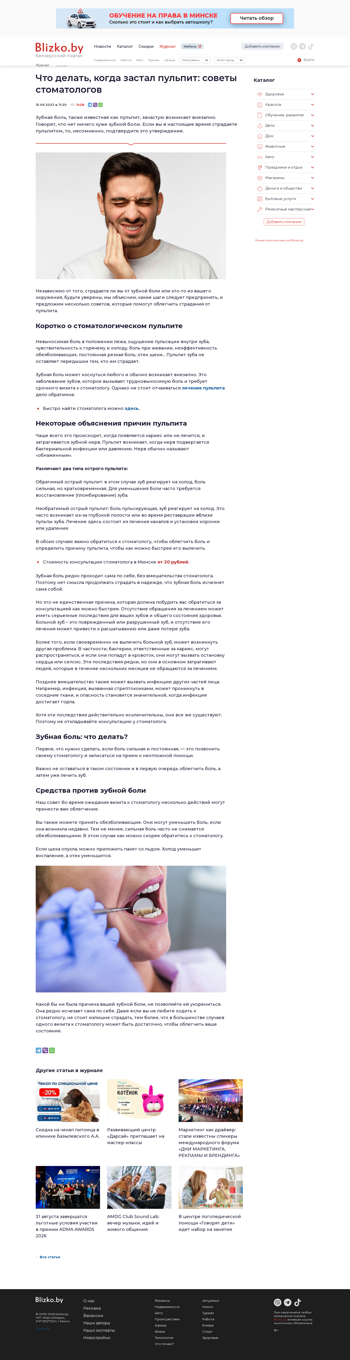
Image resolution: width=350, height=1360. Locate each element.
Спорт (207, 1331)
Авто (139, 60)
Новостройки (96, 1338)
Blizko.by (280, 1319)
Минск (207, 1307)
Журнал (167, 46)
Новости (102, 46)
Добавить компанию (262, 46)
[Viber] (95, 105)
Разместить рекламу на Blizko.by (279, 240)
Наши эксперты (99, 1330)
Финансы (162, 1300)
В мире (208, 1325)
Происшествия (167, 1319)
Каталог (125, 46)
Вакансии (93, 1315)
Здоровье (210, 1338)
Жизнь (160, 1331)
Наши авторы (96, 1323)
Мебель (190, 46)
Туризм (153, 60)
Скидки (146, 46)
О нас (89, 1301)
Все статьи (50, 1257)
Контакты (43, 1328)
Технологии (164, 1338)
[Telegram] (90, 105)
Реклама (92, 1308)
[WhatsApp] (100, 105)
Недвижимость (105, 60)
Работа (126, 60)
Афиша (169, 60)
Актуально (210, 1300)
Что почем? (164, 1344)
